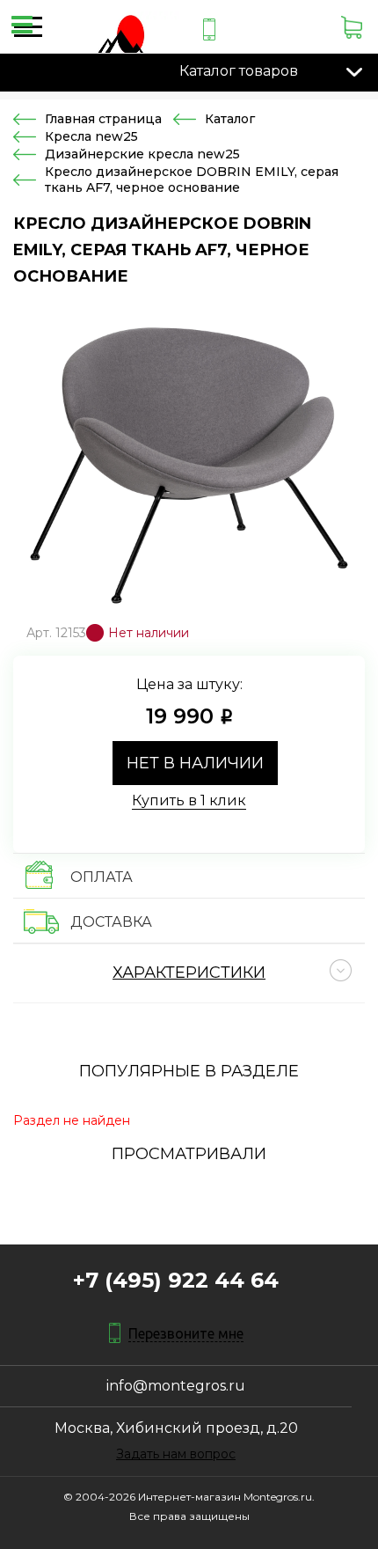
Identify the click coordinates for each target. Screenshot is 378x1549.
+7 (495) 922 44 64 (176, 1280)
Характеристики (189, 972)
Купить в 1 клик (189, 800)
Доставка (111, 922)
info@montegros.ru (175, 1385)
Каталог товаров (238, 70)
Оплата (101, 877)
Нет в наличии (195, 763)
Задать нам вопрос (176, 1454)
